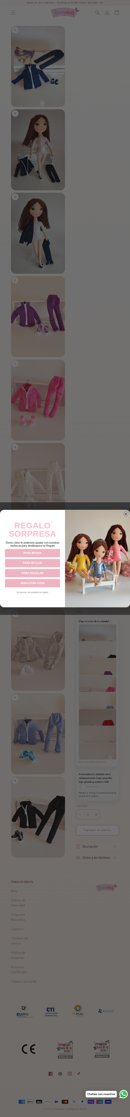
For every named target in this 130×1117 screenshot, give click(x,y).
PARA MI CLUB (32, 563)
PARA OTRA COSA (32, 583)
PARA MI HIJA (32, 553)
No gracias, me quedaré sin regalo (32, 592)
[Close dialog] (125, 514)
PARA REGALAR (32, 573)
